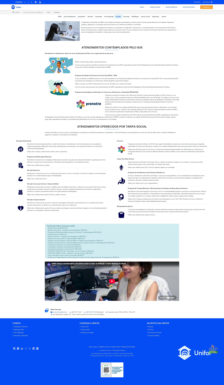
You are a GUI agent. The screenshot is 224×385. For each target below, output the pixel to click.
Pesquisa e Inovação (87, 332)
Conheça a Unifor (155, 7)
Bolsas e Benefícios (171, 7)
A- (25, 2)
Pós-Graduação (19, 332)
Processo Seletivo (154, 335)
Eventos (150, 329)
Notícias (150, 326)
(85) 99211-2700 (91, 312)
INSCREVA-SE (206, 7)
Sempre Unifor (115, 347)
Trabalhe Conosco (104, 347)
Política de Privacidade (128, 347)
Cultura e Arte (85, 329)
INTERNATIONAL (197, 2)
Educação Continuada (21, 335)
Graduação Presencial (20, 326)
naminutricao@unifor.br (60, 312)
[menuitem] (59, 16)
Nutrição (56, 12)
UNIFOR (17, 12)
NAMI (48, 12)
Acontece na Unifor (189, 7)
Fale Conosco (93, 347)
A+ (31, 2)
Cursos (142, 7)
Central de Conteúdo (154, 332)
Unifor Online (206, 2)
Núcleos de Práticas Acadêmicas (33, 12)
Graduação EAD (19, 329)
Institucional (84, 326)
